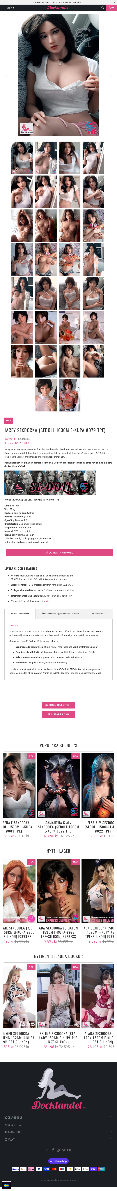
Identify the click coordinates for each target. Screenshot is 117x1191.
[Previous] (6, 75)
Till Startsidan (58, 714)
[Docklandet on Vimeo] (63, 1150)
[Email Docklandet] (48, 1150)
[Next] (110, 75)
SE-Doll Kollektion (58, 705)
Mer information (99, 613)
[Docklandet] (58, 8)
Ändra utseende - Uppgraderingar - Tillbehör (60, 613)
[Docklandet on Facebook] (53, 1150)
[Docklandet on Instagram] (58, 1150)
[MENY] (2, 8)
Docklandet (52, 1180)
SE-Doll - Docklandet (20, 614)
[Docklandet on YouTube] (69, 1150)
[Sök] (103, 8)
